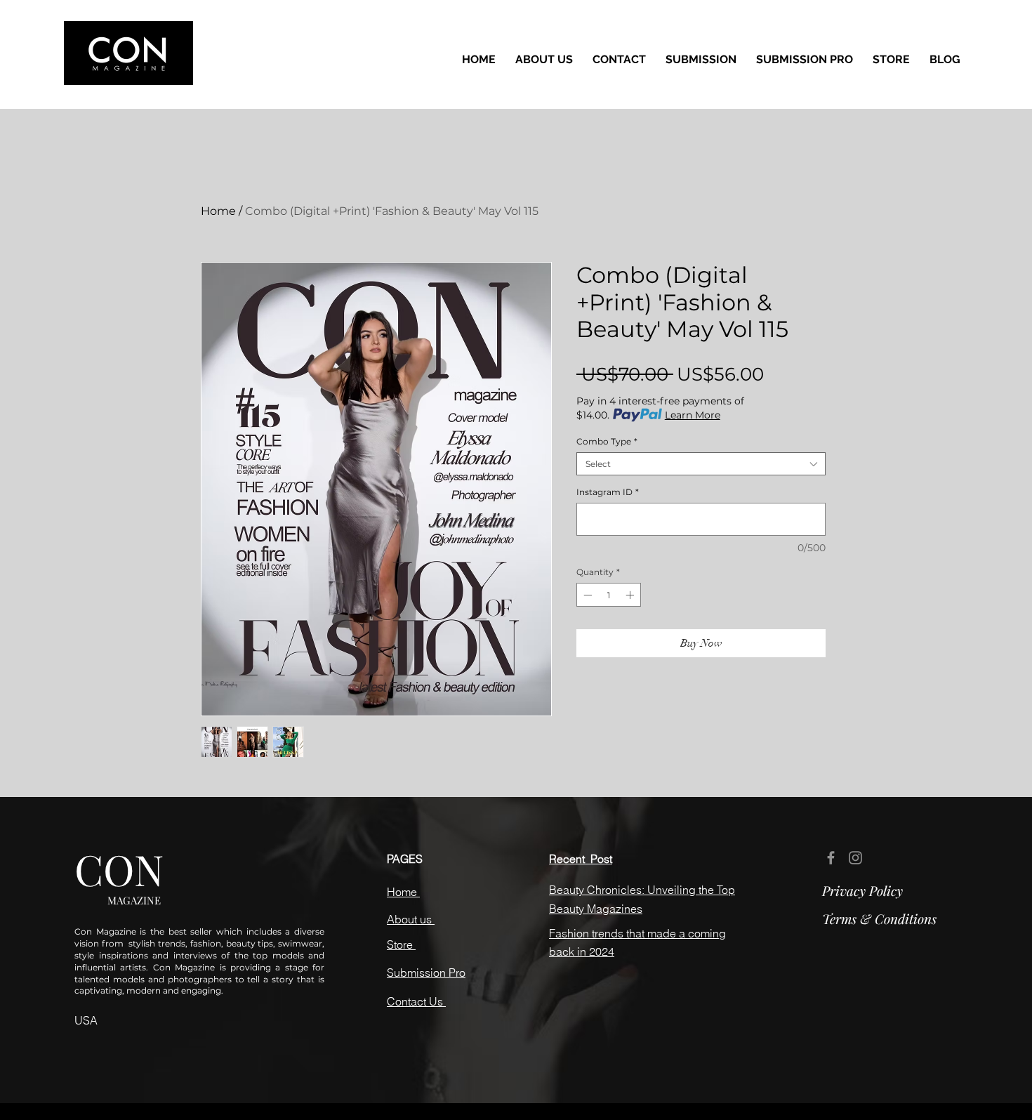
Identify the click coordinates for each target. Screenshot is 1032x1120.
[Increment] (631, 595)
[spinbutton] (608, 595)
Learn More (692, 415)
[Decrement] (586, 595)
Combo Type (606, 441)
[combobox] (701, 463)
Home (218, 211)
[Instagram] (855, 858)
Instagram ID (607, 492)
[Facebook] (831, 858)
